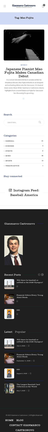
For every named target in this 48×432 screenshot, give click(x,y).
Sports (24, 161)
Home (9, 420)
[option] (24, 300)
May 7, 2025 (21, 391)
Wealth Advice (24, 166)
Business (24, 146)
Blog (19, 420)
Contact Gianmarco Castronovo (24, 426)
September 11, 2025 (23, 361)
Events (24, 151)
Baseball (24, 141)
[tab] (8, 332)
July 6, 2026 (21, 346)
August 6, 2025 (22, 373)
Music (24, 65)
